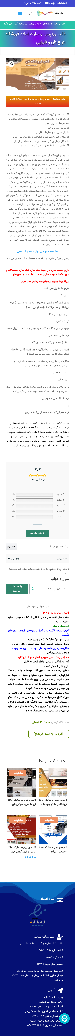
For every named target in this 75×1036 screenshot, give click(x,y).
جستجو (11, 546)
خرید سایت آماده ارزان (50, 423)
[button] (11, 64)
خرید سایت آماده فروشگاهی (24, 423)
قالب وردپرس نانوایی (24, 446)
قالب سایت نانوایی (42, 432)
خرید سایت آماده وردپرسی (56, 428)
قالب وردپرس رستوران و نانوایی (46, 441)
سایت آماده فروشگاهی (31, 428)
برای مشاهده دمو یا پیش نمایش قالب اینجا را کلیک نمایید (37, 101)
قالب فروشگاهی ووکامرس (56, 437)
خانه (63, 24)
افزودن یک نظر (37, 533)
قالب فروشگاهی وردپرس (19, 432)
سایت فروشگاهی (50, 24)
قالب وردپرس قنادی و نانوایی (50, 446)
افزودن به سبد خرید (50, 733)
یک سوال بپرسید (17, 588)
